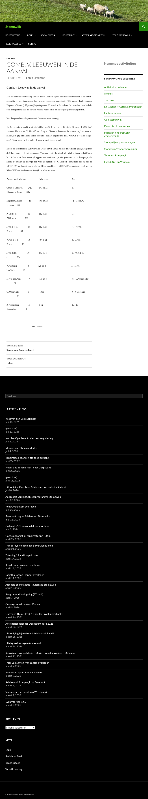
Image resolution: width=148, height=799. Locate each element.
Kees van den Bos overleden (20, 418)
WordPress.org (13, 769)
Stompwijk (13, 27)
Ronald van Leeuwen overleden (22, 565)
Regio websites (13, 44)
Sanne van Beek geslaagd (20, 348)
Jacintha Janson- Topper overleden (24, 574)
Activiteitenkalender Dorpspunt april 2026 (29, 623)
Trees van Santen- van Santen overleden (27, 662)
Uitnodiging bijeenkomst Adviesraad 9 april (29, 633)
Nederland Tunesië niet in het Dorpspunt (28, 467)
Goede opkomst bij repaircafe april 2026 (28, 535)
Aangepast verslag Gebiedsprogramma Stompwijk (33, 496)
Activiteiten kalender (116, 87)
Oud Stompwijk (112, 119)
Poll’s (30, 35)
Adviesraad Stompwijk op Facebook (25, 682)
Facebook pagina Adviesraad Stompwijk (27, 516)
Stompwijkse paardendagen (119, 142)
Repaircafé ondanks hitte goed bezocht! (27, 457)
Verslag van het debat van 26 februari (26, 691)
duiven (10, 58)
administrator (36, 78)
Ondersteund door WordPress (19, 794)
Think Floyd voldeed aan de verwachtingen (29, 545)
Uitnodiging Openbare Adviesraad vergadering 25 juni (35, 487)
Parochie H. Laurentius (117, 126)
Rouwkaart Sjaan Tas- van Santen (23, 672)
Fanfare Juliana (112, 113)
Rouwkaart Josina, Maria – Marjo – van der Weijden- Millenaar (40, 652)
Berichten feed (13, 756)
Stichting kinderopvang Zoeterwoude (117, 134)
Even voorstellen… (15, 701)
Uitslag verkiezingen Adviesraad (23, 643)
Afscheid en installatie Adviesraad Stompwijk (30, 584)
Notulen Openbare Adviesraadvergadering (29, 438)
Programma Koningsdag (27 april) (24, 594)
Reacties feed (12, 762)
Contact (32, 44)
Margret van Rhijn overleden (21, 447)
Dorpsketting (12, 35)
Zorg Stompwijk (121, 35)
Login (8, 749)
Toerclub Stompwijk (115, 155)
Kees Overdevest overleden (20, 506)
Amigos (108, 93)
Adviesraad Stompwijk (93, 35)
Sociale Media (48, 35)
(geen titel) (11, 428)
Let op (16, 361)
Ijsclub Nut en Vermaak (117, 161)
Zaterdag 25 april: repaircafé (21, 555)
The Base (109, 100)
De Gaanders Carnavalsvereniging (123, 106)
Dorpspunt (68, 35)
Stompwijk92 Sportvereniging (120, 148)
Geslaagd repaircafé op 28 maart (23, 604)
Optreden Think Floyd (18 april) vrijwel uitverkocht (33, 613)
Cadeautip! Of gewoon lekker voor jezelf (27, 526)
